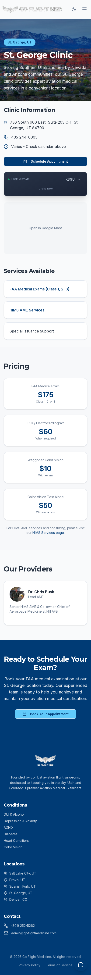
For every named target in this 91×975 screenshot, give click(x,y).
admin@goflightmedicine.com (33, 933)
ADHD (8, 827)
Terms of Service (59, 965)
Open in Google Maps (46, 228)
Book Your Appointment (49, 714)
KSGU (70, 179)
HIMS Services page (48, 533)
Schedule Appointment (49, 161)
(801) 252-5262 (23, 926)
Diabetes (11, 834)
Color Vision (13, 847)
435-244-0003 (24, 137)
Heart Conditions (16, 841)
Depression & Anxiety (20, 821)
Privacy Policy (29, 965)
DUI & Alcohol (14, 814)
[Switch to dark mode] (74, 9)
